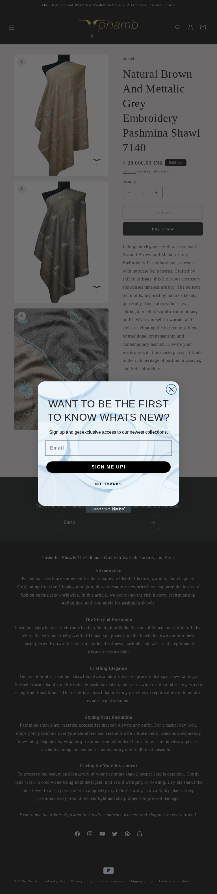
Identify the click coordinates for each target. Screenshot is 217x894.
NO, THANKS (108, 484)
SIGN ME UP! (109, 467)
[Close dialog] (171, 389)
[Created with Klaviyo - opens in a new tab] (108, 509)
